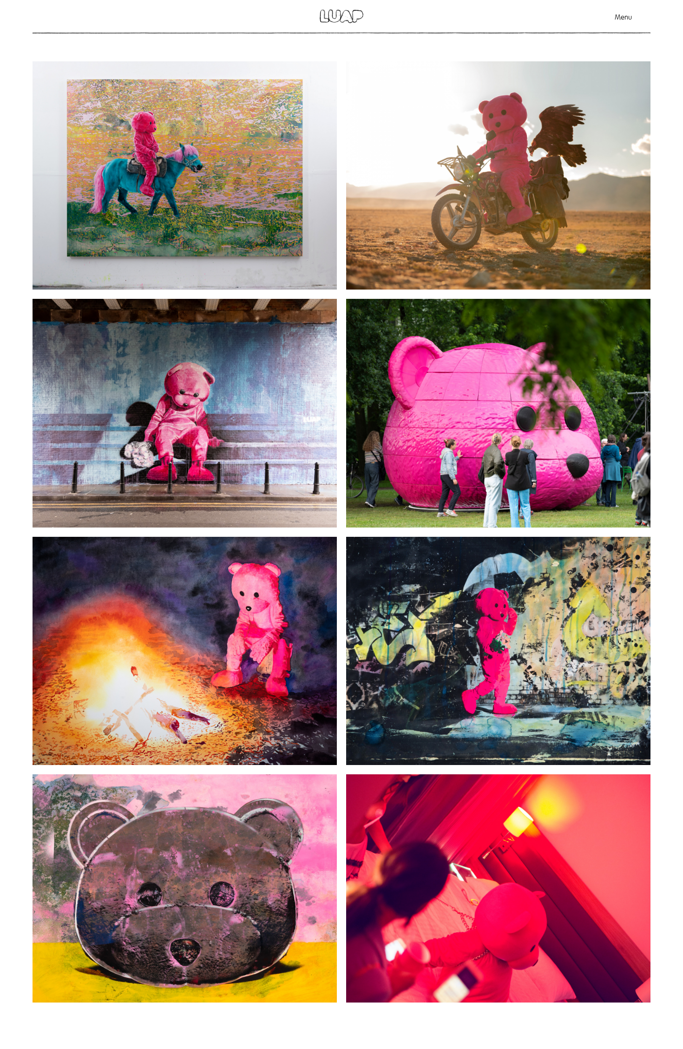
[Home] (341, 16)
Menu (623, 17)
